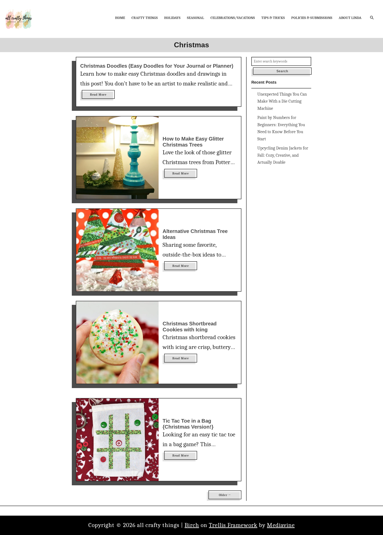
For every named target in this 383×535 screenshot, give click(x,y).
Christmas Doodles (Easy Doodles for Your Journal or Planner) (156, 66)
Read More (99, 96)
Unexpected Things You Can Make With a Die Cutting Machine (282, 101)
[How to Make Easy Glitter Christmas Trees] (117, 157)
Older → (225, 495)
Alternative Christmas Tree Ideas (195, 234)
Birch (192, 525)
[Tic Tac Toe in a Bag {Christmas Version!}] (117, 439)
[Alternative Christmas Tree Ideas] (117, 250)
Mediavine (281, 525)
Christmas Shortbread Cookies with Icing (190, 327)
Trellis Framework (233, 525)
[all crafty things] (19, 19)
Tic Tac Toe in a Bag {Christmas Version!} (188, 424)
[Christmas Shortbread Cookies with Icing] (117, 342)
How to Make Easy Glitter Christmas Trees (193, 142)
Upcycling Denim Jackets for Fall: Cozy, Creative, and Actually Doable (282, 155)
